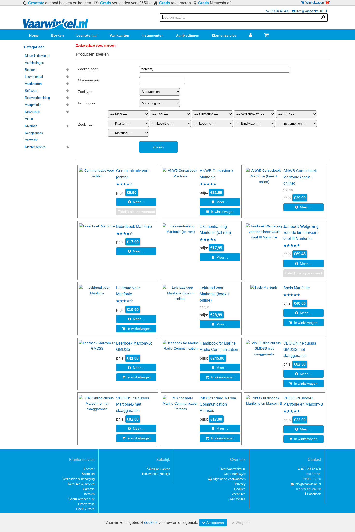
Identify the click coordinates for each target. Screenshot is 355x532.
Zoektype (85, 92)
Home (34, 35)
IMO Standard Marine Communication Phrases (218, 404)
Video (29, 118)
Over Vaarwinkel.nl (233, 469)
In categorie (87, 103)
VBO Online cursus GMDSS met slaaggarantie (299, 349)
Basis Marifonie (296, 288)
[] (237, 499)
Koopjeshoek (34, 132)
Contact (89, 469)
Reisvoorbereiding (37, 97)
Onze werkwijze (235, 474)
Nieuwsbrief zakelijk (156, 474)
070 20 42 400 (279, 11)
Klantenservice (224, 35)
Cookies (240, 489)
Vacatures (239, 494)
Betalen (89, 494)
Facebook (313, 494)
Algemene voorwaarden (229, 479)
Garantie (89, 489)
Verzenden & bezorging (78, 479)
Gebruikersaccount (81, 499)
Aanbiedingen (187, 35)
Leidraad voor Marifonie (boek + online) (214, 294)
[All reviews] (124, 184)
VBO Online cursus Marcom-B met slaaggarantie (132, 404)
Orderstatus (86, 504)
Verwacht (31, 139)
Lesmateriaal (86, 35)
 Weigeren (241, 522)
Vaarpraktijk (33, 104)
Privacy (240, 484)
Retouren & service (81, 484)
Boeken (57, 35)
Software (31, 90)
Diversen (31, 125)
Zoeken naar (88, 69)
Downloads (32, 111)
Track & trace (85, 509)
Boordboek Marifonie (134, 226)
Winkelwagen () (317, 2)
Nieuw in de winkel (37, 55)
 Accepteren (213, 522)
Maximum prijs (89, 80)
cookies (150, 522)
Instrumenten (152, 35)
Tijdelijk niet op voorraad (136, 211)
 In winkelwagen (220, 211)
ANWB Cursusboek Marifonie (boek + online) (300, 177)
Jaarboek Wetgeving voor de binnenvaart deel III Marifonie (301, 232)
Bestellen (88, 474)
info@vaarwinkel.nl (309, 11)
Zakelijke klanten (158, 469)
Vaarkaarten (119, 35)
